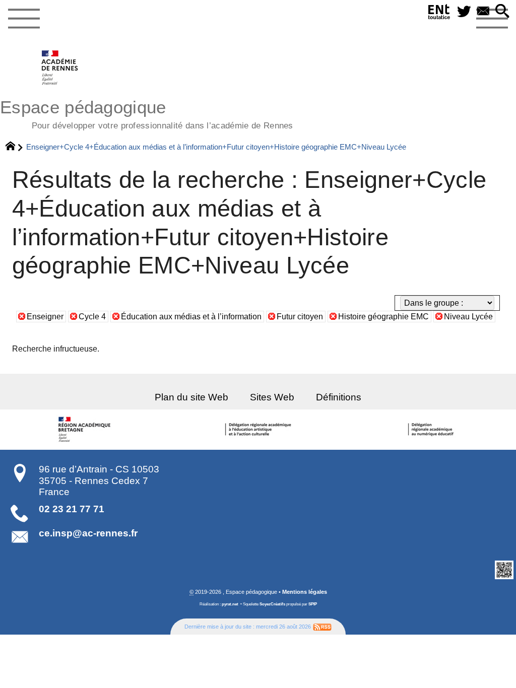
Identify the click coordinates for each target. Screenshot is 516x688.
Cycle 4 (92, 316)
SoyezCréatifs (272, 604)
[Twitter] (464, 12)
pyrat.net (230, 604)
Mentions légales (304, 592)
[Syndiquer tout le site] (322, 627)
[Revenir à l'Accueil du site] (15, 147)
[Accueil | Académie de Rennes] (86, 429)
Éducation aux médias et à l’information (191, 316)
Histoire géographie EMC (383, 316)
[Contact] (483, 12)
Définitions (338, 397)
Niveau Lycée (468, 316)
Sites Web (272, 397)
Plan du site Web (191, 397)
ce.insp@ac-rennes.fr (88, 533)
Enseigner (45, 316)
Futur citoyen (300, 316)
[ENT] (439, 14)
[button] (502, 12)
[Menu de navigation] (23, 19)
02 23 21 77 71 (71, 509)
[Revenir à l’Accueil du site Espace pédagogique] (60, 67)
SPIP (312, 604)
